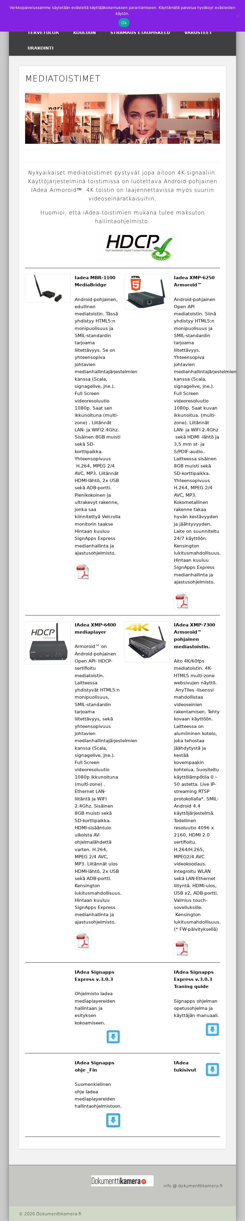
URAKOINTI (40, 48)
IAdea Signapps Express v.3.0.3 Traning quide (194, 980)
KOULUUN (84, 32)
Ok (124, 22)
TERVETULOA (43, 32)
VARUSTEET (198, 32)
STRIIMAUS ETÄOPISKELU (140, 32)
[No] (238, 16)
